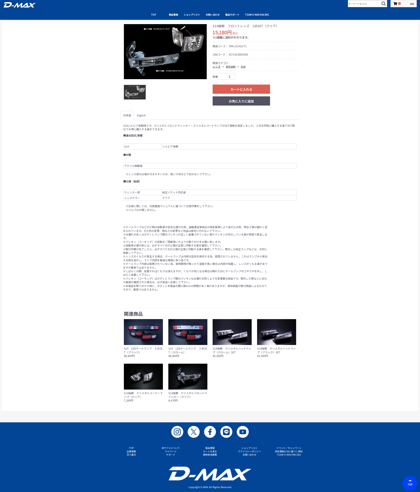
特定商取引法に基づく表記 (289, 451)
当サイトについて (170, 448)
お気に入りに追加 (241, 101)
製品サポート (232, 14)
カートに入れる (241, 89)
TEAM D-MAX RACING (257, 14)
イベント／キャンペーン (288, 448)
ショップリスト (192, 14)
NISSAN (230, 66)
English (141, 115)
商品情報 (173, 14)
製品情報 (210, 448)
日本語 (127, 115)
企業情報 (131, 451)
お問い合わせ (213, 14)
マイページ (170, 451)
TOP (153, 14)
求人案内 (131, 454)
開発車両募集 (210, 454)
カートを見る (210, 451)
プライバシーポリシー (249, 451)
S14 (243, 66)
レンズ (216, 66)
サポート (170, 454)
